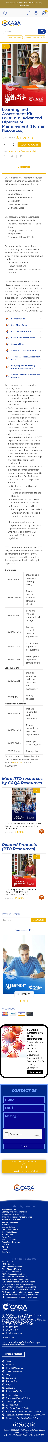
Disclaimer (10, 1387)
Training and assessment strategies (17, 1217)
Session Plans (17, 344)
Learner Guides (8, 1227)
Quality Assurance (14, 1371)
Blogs (8, 1374)
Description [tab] (24, 166)
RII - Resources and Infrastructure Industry (20, 1297)
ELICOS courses (9, 1239)
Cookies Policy (12, 1404)
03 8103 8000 (16, 1171)
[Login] (36, 13)
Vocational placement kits (13, 1214)
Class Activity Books (10, 1229)
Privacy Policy (12, 1395)
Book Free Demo (14, 37)
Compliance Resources (11, 1242)
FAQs (8, 1384)
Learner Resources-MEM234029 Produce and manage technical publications (23, 826)
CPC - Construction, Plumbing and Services (20, 1294)
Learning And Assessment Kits (15, 1212)
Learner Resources (10, 1222)
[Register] (29, 13)
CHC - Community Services (13, 1274)
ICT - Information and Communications (18, 1282)
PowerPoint (7, 1237)
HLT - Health (7, 1261)
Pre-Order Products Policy (17, 1408)
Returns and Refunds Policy (18, 1398)
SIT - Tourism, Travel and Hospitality (17, 1284)
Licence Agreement (14, 1401)
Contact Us (11, 1378)
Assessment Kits (9, 1209)
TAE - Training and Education (14, 1277)
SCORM (5, 1224)
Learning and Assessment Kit (22, 151)
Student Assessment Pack (23, 350)
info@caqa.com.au (14, 1333)
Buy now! (35, 1072)
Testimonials (11, 1381)
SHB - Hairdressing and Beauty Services (19, 1289)
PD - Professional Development (15, 1279)
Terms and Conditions (15, 1391)
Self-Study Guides (9, 1232)
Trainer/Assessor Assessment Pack (25, 358)
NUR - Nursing (8, 1264)
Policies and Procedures (12, 1219)
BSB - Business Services (12, 1266)
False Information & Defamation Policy (23, 1411)
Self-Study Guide (19, 325)
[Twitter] (12, 156)
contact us (17, 762)
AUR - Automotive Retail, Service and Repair (20, 1292)
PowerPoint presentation (23, 338)
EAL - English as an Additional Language (19, 1287)
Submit (24, 1146)
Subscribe (13, 1354)
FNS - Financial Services (12, 1269)
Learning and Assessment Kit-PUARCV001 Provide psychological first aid (22, 892)
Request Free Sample (34, 37)
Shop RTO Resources (15, 1368)
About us (10, 1364)
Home (8, 1361)
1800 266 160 (32, 1171)
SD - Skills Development (12, 1271)
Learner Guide (18, 319)
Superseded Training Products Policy (22, 1418)
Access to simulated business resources (25, 376)
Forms (4, 1249)
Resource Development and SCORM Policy (25, 1414)
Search (38, 919)
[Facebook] (3, 156)
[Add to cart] (41, 831)
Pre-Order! (7, 1252)
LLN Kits (5, 1244)
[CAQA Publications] (11, 22)
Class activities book (21, 331)
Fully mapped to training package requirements (23, 367)
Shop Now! (24, 994)
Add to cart (29, 144)
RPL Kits (5, 1247)
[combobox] (24, 920)
